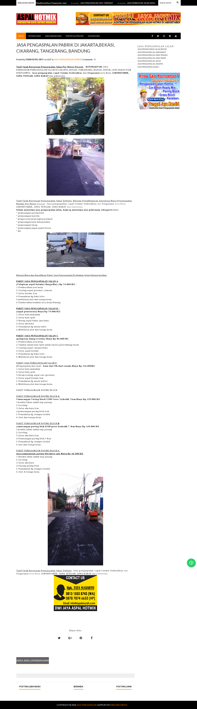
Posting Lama (124, 686)
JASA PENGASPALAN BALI (148, 67)
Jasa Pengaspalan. (87, 705)
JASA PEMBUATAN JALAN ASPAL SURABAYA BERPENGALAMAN (141, 3)
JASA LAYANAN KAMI (53, 36)
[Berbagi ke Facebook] (91, 637)
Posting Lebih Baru (30, 686)
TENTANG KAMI (34, 36)
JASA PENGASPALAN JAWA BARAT (151, 52)
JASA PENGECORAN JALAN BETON (152, 49)
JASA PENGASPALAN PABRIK (68, 59)
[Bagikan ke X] (59, 637)
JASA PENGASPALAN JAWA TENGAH (152, 55)
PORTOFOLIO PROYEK (75, 36)
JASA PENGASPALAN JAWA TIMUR (151, 58)
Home (21, 36)
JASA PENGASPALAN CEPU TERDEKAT (84, 3)
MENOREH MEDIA (118, 705)
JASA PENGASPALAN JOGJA (149, 61)
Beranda (78, 686)
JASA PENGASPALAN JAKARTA (150, 64)
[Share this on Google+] (70, 637)
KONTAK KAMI (94, 36)
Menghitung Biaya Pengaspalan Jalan (38, 3)
